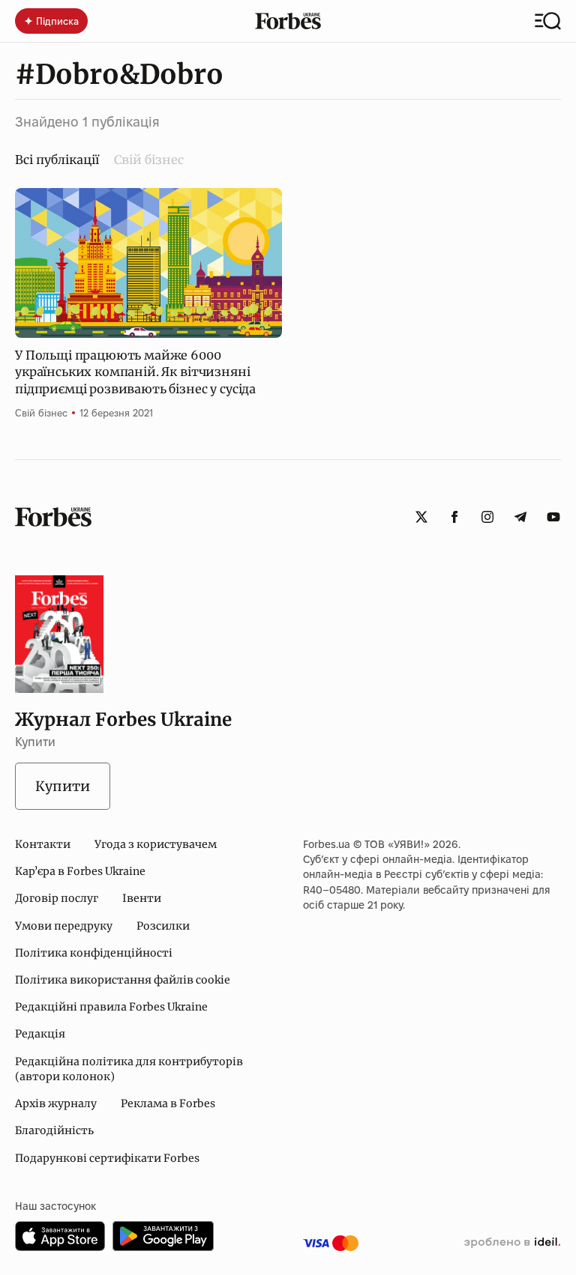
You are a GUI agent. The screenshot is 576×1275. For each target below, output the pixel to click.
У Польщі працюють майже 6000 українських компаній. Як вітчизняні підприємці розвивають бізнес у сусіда (135, 372)
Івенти (141, 898)
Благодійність (54, 1130)
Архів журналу (56, 1103)
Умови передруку (63, 926)
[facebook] (454, 516)
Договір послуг (56, 898)
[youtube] (553, 516)
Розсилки (163, 926)
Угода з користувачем (155, 844)
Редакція (40, 1034)
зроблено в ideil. (512, 1243)
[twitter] (421, 516)
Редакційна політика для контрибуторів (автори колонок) (129, 1069)
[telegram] (520, 516)
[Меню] (548, 21)
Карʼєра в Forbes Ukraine (80, 871)
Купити (62, 786)
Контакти (42, 844)
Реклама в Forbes (168, 1103)
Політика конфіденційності (93, 953)
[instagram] (487, 516)
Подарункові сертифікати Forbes (107, 1158)
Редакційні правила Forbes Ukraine (111, 1007)
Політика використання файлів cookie (122, 980)
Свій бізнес (149, 159)
